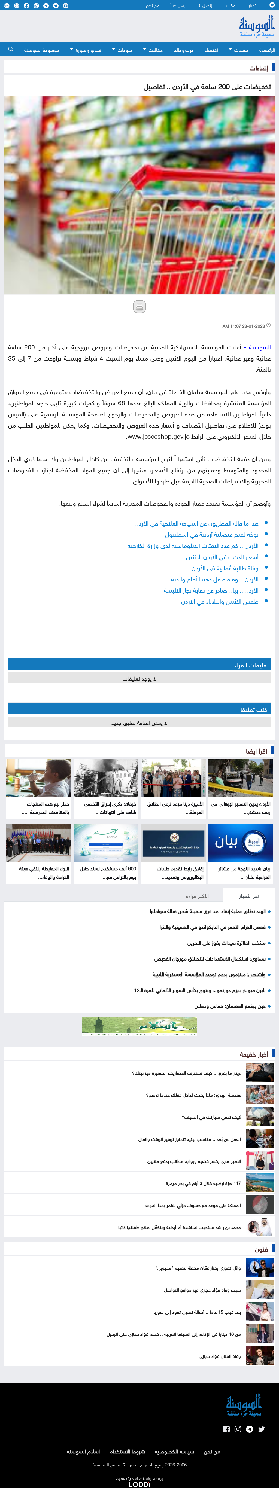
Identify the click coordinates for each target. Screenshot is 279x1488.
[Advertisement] (109, 26)
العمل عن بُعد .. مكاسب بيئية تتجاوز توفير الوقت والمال (189, 1138)
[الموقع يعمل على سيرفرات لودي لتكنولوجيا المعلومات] (139, 1483)
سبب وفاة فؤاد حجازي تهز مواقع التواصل (202, 1289)
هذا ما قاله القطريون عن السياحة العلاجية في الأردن (197, 522)
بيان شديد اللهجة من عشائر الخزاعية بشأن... (244, 872)
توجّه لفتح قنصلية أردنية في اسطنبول (212, 533)
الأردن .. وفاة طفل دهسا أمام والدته (215, 578)
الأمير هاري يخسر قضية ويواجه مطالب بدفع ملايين (194, 1160)
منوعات (125, 49)
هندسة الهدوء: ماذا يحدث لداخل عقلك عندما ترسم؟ (193, 1094)
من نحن (152, 5)
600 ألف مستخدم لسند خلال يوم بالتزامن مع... (108, 872)
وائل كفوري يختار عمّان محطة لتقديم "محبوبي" (198, 1267)
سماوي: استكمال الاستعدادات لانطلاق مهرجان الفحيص (210, 957)
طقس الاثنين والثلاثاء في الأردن (220, 600)
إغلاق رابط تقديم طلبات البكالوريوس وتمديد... (180, 872)
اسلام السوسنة (83, 1450)
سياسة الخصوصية (174, 1450)
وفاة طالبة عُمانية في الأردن (225, 566)
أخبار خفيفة (254, 1053)
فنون (261, 1248)
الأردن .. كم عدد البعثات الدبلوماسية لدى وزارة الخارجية (193, 544)
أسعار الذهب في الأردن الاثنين (222, 555)
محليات (241, 49)
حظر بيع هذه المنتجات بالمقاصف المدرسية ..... (45, 807)
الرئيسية (267, 49)
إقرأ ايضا (256, 750)
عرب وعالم (184, 49)
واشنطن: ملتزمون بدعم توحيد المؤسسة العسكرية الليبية (209, 973)
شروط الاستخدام (127, 1450)
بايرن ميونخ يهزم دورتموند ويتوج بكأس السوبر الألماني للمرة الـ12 (200, 989)
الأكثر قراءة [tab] (197, 894)
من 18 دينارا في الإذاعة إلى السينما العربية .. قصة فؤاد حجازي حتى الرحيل (174, 1333)
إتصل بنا (205, 5)
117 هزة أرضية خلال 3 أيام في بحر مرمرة (203, 1182)
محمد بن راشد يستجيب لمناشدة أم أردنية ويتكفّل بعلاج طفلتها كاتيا (179, 1226)
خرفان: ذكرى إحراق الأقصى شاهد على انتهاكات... (110, 807)
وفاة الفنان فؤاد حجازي (220, 1355)
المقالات (230, 5)
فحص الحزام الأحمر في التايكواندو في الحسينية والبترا (213, 926)
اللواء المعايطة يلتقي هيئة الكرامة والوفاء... (44, 872)
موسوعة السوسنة (41, 49)
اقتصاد (211, 49)
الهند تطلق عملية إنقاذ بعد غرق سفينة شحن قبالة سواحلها (208, 910)
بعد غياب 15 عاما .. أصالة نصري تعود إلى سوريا (197, 1311)
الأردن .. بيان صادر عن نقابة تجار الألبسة (211, 589)
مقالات (156, 49)
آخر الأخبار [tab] (249, 894)
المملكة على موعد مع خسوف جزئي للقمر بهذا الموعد (193, 1204)
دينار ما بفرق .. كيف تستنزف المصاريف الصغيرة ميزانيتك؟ (186, 1072)
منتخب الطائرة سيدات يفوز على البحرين (226, 942)
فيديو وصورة (88, 49)
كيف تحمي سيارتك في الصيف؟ (211, 1116)
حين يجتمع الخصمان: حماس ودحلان (230, 1005)
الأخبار (253, 5)
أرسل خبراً (178, 5)
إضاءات (259, 66)
